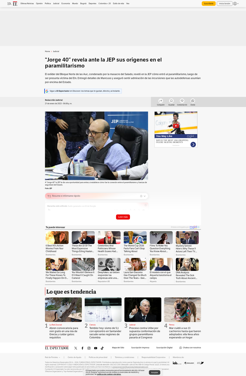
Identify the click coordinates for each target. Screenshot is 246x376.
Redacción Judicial (54, 100)
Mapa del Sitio (118, 347)
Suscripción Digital (164, 347)
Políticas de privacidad (98, 357)
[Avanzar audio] (135, 210)
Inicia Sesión (224, 3)
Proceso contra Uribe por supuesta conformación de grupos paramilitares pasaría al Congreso (144, 333)
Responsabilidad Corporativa (153, 357)
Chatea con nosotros (192, 347)
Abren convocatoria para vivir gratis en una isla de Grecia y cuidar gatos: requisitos (63, 333)
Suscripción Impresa (140, 347)
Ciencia (92, 325)
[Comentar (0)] (182, 101)
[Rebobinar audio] (130, 210)
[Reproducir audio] (49, 210)
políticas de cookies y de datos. (109, 374)
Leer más (123, 217)
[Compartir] (160, 101)
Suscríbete (208, 3)
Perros (171, 325)
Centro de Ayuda (74, 357)
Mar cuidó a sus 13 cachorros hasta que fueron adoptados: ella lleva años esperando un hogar (185, 333)
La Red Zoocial (55, 325)
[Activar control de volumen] (143, 210)
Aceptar (154, 372)
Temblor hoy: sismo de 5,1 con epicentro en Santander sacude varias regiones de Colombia (105, 333)
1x (139, 210)
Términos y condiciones (124, 357)
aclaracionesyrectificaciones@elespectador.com (130, 367)
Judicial (132, 325)
